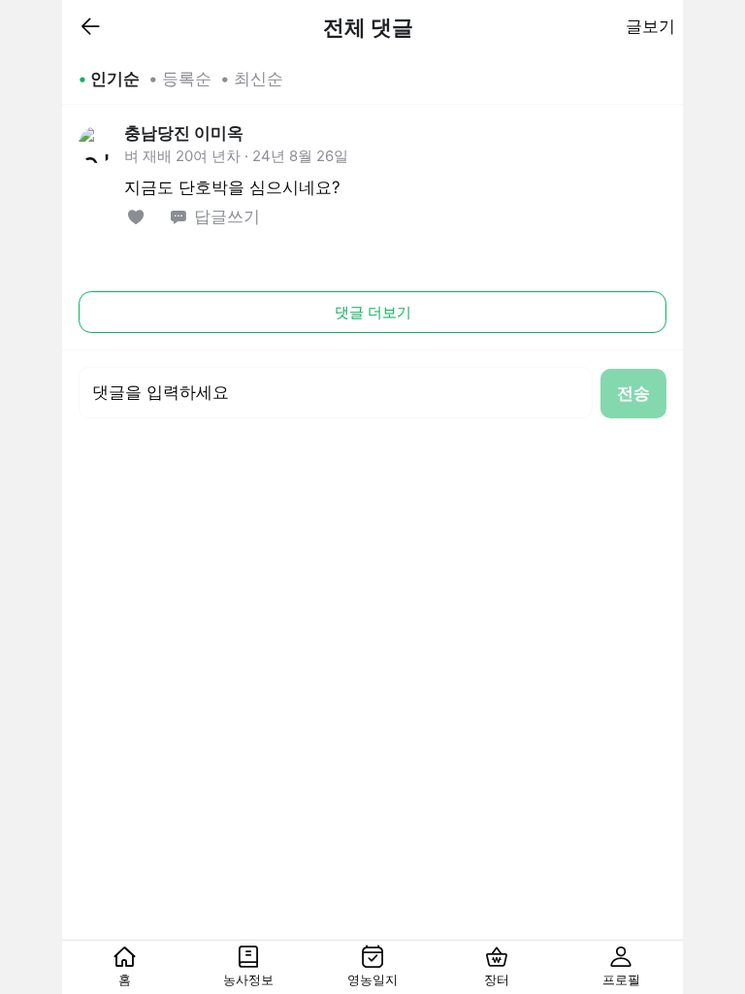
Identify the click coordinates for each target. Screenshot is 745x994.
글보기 (650, 26)
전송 (633, 393)
